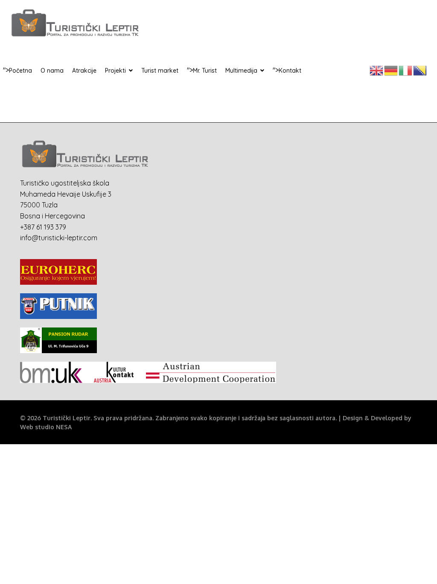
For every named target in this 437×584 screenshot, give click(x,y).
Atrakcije (84, 70)
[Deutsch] (391, 69)
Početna (20, 70)
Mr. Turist (205, 70)
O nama (52, 70)
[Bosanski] (420, 69)
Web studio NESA (46, 427)
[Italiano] (406, 69)
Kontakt (290, 70)
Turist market (159, 70)
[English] (377, 69)
